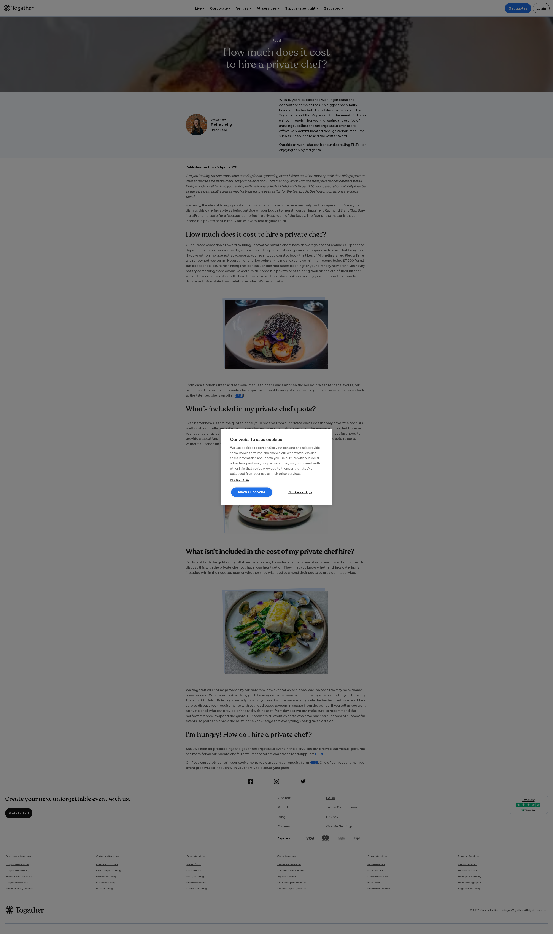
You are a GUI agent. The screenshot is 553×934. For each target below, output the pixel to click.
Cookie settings (300, 492)
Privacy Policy (239, 479)
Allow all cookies (252, 492)
